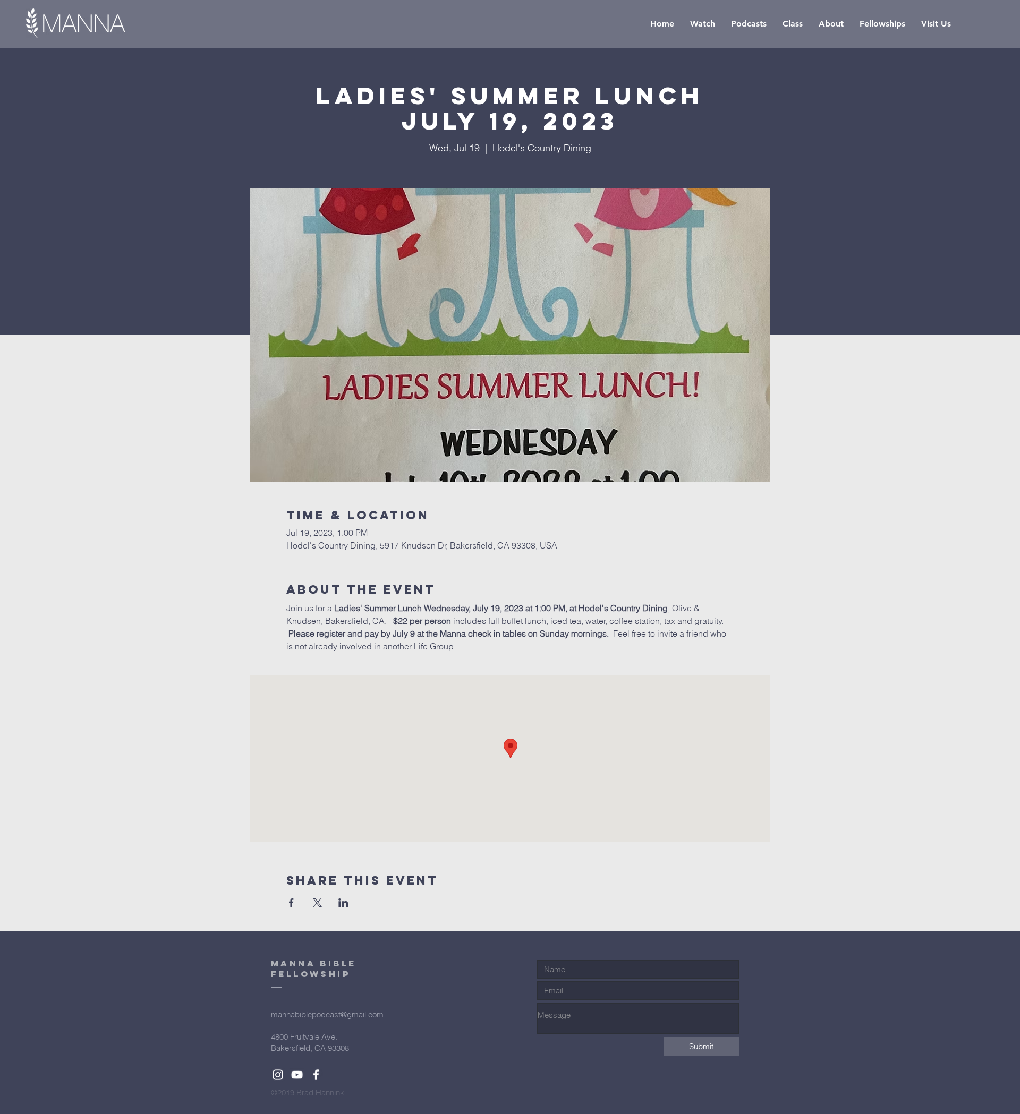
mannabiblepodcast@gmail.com (327, 1014)
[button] (793, 24)
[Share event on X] (317, 902)
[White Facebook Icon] (316, 1075)
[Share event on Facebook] (291, 902)
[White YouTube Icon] (297, 1075)
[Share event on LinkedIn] (343, 902)
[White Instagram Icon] (278, 1075)
